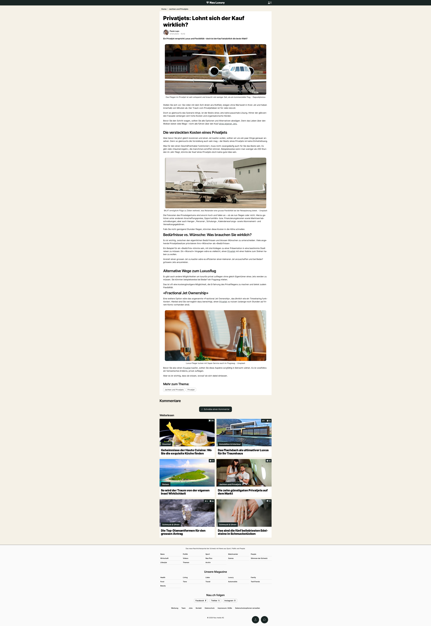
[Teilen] (255, 619)
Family (253, 577)
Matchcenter (233, 554)
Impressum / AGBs (225, 608)
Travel (208, 582)
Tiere (185, 582)
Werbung (174, 608)
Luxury (231, 577)
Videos (185, 558)
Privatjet (231, 251)
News (162, 554)
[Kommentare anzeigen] (264, 619)
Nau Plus (209, 558)
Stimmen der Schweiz (259, 558)
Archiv (208, 562)
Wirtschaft (164, 558)
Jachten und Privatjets (178, 9)
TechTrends (255, 582)
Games (231, 558)
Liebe (208, 577)
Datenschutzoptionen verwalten (247, 608)
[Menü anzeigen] (270, 2)
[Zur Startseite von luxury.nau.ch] (215, 2)
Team (183, 608)
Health (162, 577)
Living (185, 577)
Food (162, 582)
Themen (186, 562)
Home (163, 9)
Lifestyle (163, 562)
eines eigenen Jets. (228, 124)
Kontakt (199, 608)
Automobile (232, 582)
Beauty (163, 586)
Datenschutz (210, 608)
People (253, 554)
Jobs (191, 608)
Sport (208, 554)
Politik (185, 554)
